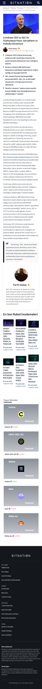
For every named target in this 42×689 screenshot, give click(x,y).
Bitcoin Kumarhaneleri (9, 618)
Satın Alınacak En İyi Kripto (10, 614)
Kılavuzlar (5, 593)
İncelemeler (5, 589)
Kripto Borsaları (7, 610)
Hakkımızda (5, 567)
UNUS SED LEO (11, 454)
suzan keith (8, 347)
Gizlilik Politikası (7, 631)
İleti (22, 135)
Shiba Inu (8, 536)
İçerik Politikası (6, 576)
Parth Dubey (20, 285)
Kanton (7, 427)
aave (6, 508)
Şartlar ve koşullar (7, 627)
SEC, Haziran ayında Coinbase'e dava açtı (18, 157)
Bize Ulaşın (5, 572)
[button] (38, 3)
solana (7, 481)
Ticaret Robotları (7, 605)
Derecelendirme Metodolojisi (11, 580)
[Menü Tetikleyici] (4, 3)
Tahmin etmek (6, 597)
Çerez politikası (7, 635)
